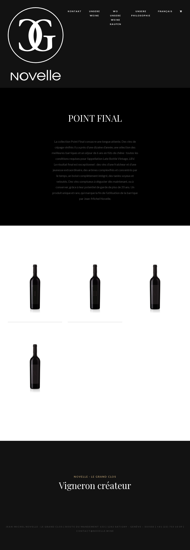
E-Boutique (120, 47)
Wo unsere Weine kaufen (115, 17)
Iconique (144, 47)
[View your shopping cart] (179, 11)
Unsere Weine (94, 13)
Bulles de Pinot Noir (152, 78)
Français (165, 11)
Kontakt (75, 11)
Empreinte (145, 60)
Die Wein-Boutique (125, 53)
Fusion (142, 53)
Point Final (145, 72)
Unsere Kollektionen (103, 49)
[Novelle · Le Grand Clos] (35, 43)
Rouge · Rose (146, 66)
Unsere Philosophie (140, 13)
